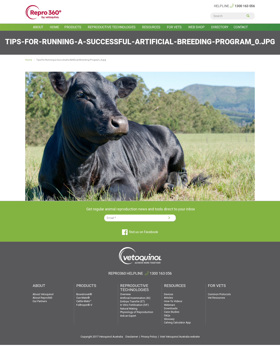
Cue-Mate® (83, 297)
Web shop (196, 27)
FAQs (167, 315)
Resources (151, 27)
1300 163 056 (245, 6)
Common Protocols (219, 294)
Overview (125, 294)
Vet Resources (216, 297)
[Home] (49, 12)
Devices (168, 294)
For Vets (174, 27)
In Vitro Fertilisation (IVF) (134, 304)
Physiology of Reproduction (136, 312)
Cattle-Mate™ (83, 301)
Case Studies (171, 311)
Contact (241, 27)
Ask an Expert (128, 315)
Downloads (171, 308)
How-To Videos (173, 301)
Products (73, 27)
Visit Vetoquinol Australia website (180, 336)
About (38, 27)
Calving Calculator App (177, 322)
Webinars (169, 304)
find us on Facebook (143, 232)
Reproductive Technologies (112, 27)
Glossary (169, 319)
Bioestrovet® (84, 294)
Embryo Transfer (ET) (132, 301)
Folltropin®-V (84, 304)
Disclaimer (131, 336)
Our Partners (40, 301)
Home (54, 27)
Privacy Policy (149, 336)
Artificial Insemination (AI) (135, 297)
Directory (219, 27)
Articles (168, 297)
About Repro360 (42, 297)
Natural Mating (128, 308)
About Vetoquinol (43, 294)
